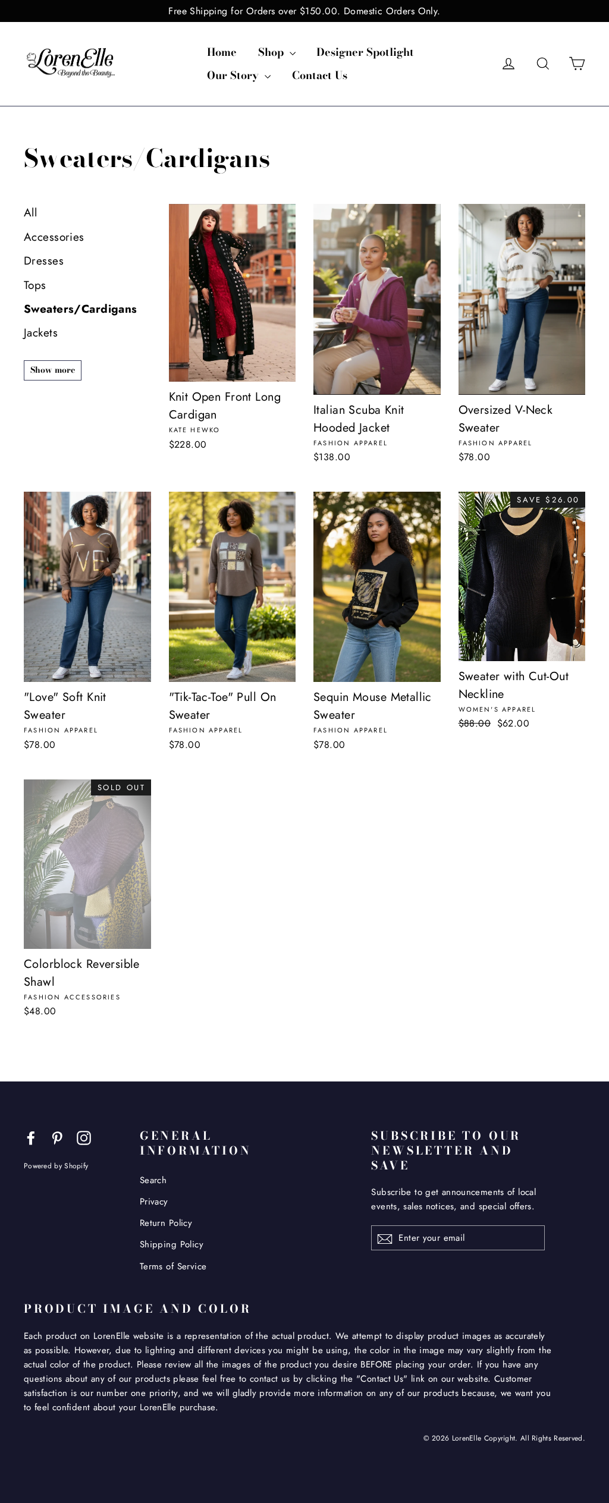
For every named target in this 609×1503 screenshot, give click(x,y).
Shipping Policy (171, 1244)
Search (153, 1180)
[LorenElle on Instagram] (84, 1137)
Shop (272, 52)
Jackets (41, 333)
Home (222, 52)
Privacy (154, 1201)
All (30, 213)
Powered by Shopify (56, 1166)
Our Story (234, 75)
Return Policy (166, 1223)
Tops (35, 285)
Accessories (54, 237)
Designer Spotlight (365, 52)
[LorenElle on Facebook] (31, 1137)
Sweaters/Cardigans (80, 309)
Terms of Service (173, 1266)
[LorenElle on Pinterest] (57, 1137)
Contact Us (319, 75)
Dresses (44, 261)
